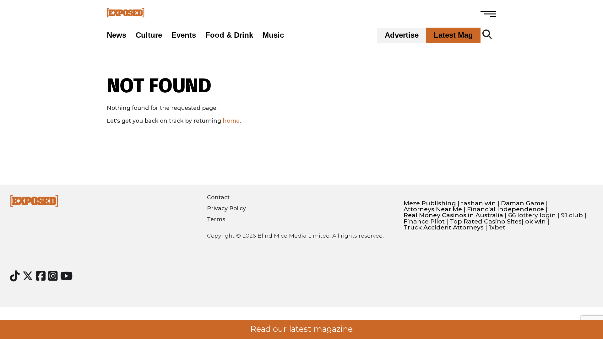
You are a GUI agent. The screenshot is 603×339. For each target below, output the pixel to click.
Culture (149, 35)
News (116, 35)
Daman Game (522, 203)
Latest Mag (453, 35)
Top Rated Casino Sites (486, 221)
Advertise (402, 35)
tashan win (478, 203)
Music (273, 35)
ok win (535, 221)
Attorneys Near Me (433, 209)
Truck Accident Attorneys (444, 227)
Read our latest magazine (301, 329)
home (231, 120)
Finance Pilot (424, 221)
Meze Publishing (430, 203)
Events (183, 35)
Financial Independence (505, 209)
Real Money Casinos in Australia (453, 215)
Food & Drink (229, 35)
